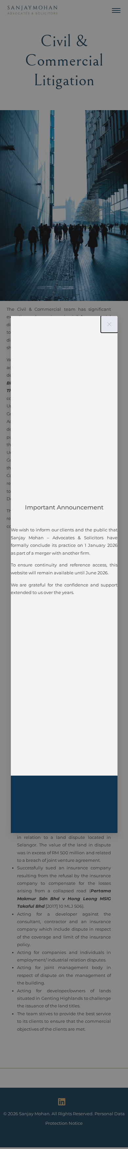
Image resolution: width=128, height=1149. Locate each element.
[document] (64, 574)
